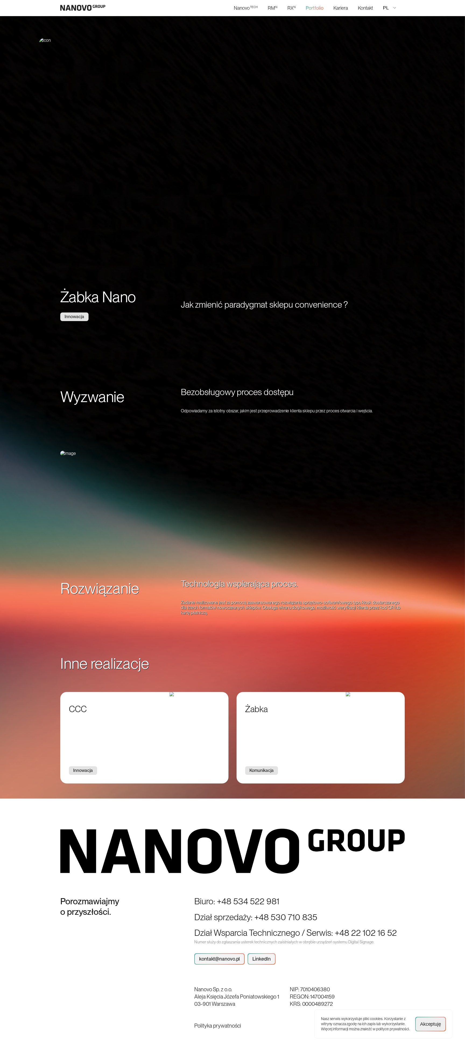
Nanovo (246, 8)
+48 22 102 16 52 (366, 933)
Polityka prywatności (217, 1025)
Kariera (340, 8)
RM (272, 8)
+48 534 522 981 (248, 901)
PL (386, 7)
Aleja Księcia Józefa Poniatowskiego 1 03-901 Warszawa (236, 1000)
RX (291, 8)
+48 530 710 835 (285, 917)
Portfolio (314, 8)
